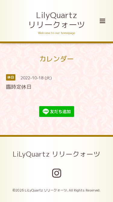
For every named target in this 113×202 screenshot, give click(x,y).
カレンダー (56, 58)
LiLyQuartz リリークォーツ (56, 154)
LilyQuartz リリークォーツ (56, 19)
